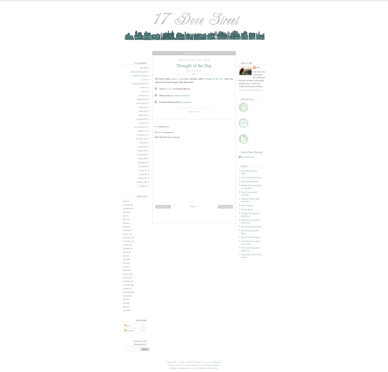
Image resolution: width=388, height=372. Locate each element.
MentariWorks (213, 365)
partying (141, 150)
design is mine (177, 78)
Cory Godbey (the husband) (251, 177)
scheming (141, 162)
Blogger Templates (179, 368)
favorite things (139, 127)
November (126, 205)
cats (143, 91)
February (126, 230)
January (125, 234)
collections (140, 99)
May (124, 219)
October (126, 245)
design (141, 111)
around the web (138, 75)
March (125, 226)
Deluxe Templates (209, 368)
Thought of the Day (194, 65)
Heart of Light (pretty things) (251, 226)
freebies (141, 131)
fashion (141, 123)
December (126, 237)
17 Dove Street (192, 362)
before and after (138, 83)
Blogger (218, 362)
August (125, 212)
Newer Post (163, 206)
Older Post (225, 206)
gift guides (140, 134)
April (125, 201)
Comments (130, 330)
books (142, 87)
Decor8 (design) (247, 205)
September (126, 208)
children (141, 95)
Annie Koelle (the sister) (250, 181)
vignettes (141, 170)
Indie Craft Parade (137, 71)
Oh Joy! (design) (247, 209)
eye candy (140, 119)
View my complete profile (251, 90)
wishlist (141, 186)
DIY (142, 68)
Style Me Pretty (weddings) (251, 237)
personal (140, 154)
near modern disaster (180, 95)
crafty (141, 107)
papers (141, 146)
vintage (141, 174)
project (170, 88)
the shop (141, 166)
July (124, 255)
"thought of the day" (213, 78)
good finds (140, 138)
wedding (140, 178)
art (143, 79)
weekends (140, 182)
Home (192, 206)
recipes (141, 158)
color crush (140, 103)
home (142, 142)
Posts (128, 325)
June (124, 215)
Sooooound (186, 101)
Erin (258, 67)
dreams (141, 115)
